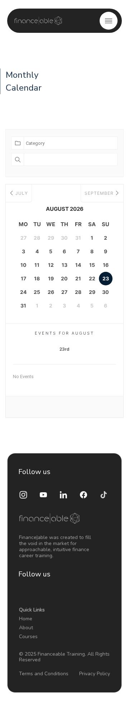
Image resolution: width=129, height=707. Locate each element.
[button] (109, 21)
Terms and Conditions (43, 673)
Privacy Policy (94, 673)
